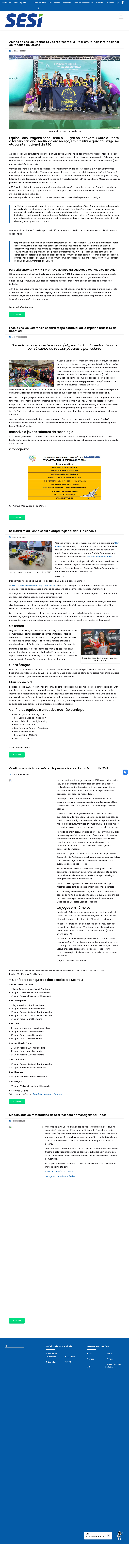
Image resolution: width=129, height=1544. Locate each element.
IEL (90, 1367)
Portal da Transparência (83, 3)
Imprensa (110, 3)
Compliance (53, 1362)
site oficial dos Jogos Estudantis (48, 1094)
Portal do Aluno (40, 3)
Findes (91, 1359)
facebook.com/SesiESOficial (59, 1171)
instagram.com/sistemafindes (60, 1176)
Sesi (90, 1354)
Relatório (99, 3)
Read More (17, 314)
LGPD (69, 1362)
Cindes (110, 1359)
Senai (109, 1354)
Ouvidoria (67, 3)
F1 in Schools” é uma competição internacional (35, 585)
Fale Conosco (54, 3)
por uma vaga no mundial (99, 556)
